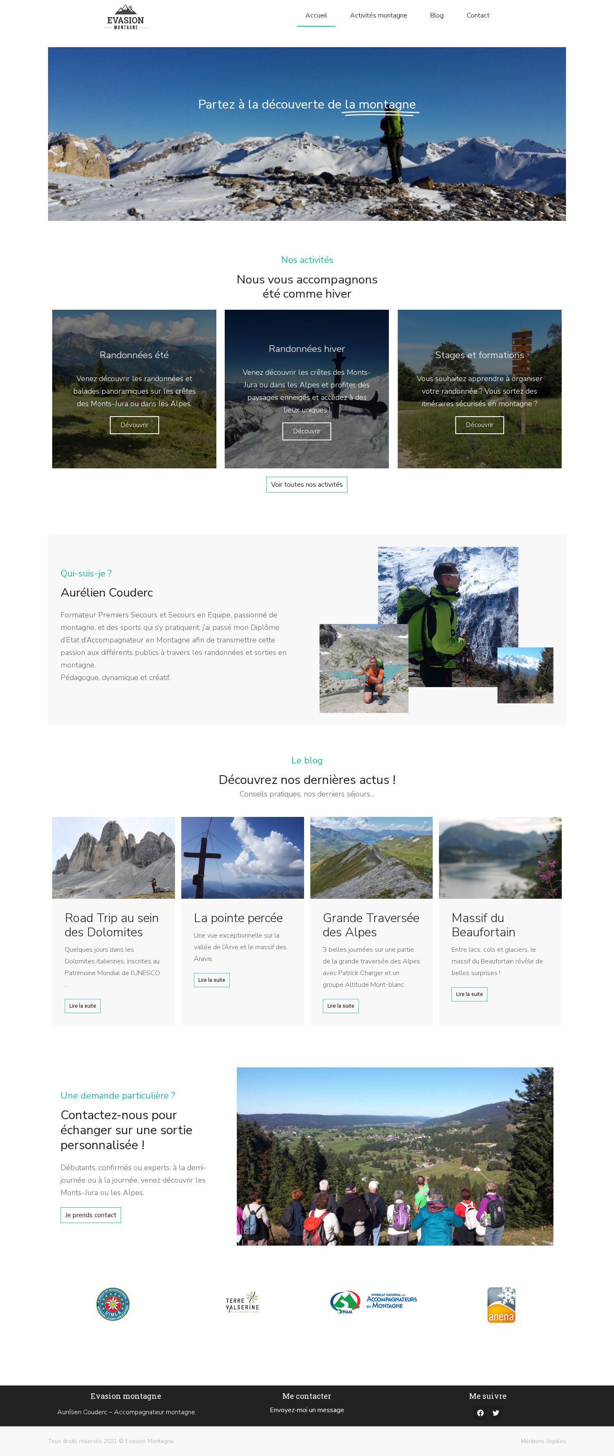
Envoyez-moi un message (307, 1410)
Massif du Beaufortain (483, 925)
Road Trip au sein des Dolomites (112, 925)
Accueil (316, 15)
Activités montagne (378, 15)
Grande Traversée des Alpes (371, 925)
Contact (478, 15)
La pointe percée (238, 918)
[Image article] (113, 858)
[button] (307, 485)
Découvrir (306, 431)
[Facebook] (480, 1413)
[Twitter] (495, 1413)
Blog (437, 15)
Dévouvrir (134, 425)
